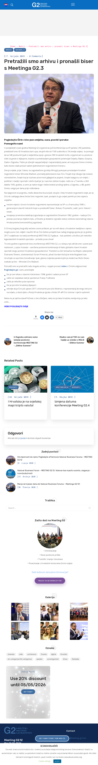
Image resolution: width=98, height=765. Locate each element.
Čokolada (75, 659)
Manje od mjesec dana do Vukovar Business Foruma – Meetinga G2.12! (48, 484)
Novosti (13, 387)
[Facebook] (42, 317)
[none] (6, 5)
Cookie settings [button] (44, 761)
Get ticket (28, 692)
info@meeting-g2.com (76, 738)
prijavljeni (22, 438)
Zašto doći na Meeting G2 (50, 520)
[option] (25, 393)
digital (53, 654)
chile (21, 654)
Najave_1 (20, 50)
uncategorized (52, 659)
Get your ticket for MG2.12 (52, 738)
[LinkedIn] (52, 317)
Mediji (9, 50)
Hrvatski (63, 654)
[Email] (47, 317)
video (26, 139)
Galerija (49, 597)
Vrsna (65, 659)
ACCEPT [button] (57, 761)
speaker (39, 659)
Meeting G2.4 (62, 387)
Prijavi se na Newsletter (50, 581)
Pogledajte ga (11, 270)
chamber (11, 654)
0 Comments (35, 56)
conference (31, 654)
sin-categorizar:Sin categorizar (20, 659)
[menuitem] (6, 5)
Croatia (44, 654)
